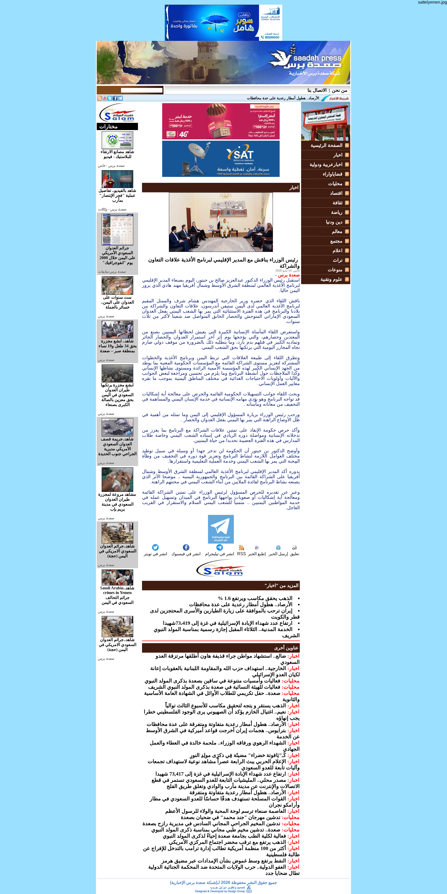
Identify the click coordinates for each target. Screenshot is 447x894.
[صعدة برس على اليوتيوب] (104, 99)
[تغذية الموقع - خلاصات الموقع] (99, 99)
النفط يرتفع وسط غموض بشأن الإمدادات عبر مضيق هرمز (224, 860)
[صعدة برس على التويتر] (110, 99)
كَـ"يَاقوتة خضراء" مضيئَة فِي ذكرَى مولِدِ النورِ (238, 755)
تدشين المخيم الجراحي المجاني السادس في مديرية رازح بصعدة (211, 823)
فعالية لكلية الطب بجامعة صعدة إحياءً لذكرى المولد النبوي (224, 836)
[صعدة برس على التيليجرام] (120, 99)
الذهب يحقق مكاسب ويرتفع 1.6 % (255, 598)
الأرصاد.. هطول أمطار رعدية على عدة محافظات (241, 604)
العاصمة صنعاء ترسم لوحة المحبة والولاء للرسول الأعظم (225, 811)
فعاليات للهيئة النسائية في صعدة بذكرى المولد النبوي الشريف (214, 687)
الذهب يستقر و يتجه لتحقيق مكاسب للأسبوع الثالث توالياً (225, 705)
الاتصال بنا (317, 90)
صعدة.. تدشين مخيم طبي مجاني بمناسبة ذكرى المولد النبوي (215, 829)
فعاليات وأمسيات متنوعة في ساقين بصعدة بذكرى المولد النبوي (212, 680)
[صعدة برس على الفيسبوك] (115, 99)
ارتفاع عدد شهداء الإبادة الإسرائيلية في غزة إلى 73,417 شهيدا (220, 774)
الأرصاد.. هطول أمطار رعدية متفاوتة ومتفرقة (237, 792)
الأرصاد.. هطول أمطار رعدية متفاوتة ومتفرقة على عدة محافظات (216, 724)
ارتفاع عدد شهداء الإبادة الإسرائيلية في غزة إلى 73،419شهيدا (228, 623)
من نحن (339, 90)
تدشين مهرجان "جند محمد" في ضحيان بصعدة (230, 817)
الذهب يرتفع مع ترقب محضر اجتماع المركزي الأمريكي (227, 842)
